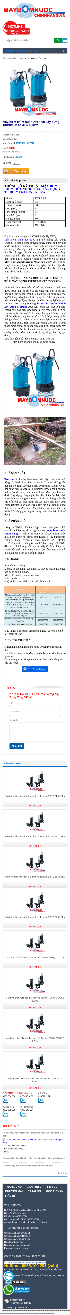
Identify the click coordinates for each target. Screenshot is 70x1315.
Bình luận (15, 720)
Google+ (10, 1307)
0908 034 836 (9, 1096)
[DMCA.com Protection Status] (15, 1283)
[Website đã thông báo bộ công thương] (17, 1294)
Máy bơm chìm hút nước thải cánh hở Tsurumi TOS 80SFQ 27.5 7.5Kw (35, 1039)
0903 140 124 (26, 1110)
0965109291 (44, 1096)
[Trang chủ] (5, 58)
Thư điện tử (16, 711)
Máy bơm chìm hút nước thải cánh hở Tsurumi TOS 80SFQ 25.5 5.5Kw (35, 999)
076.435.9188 (26, 1096)
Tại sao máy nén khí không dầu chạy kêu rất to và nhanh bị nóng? (34, 1158)
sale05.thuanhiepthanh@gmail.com (28, 1262)
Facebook (22, 1307)
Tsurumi (9, 479)
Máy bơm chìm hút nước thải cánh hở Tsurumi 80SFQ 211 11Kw (35, 957)
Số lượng (7, 163)
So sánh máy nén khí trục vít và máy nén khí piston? (28, 1166)
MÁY (32, 189)
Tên (12, 703)
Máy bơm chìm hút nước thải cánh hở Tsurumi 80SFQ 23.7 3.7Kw (35, 836)
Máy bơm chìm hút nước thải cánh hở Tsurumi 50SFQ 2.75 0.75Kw (35, 1080)
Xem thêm (62, 1173)
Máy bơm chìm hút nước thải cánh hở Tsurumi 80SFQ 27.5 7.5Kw (35, 917)
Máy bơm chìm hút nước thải (22, 239)
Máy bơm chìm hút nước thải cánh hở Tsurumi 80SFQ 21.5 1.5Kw (35, 796)
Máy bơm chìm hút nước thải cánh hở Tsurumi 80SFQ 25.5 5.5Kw (35, 877)
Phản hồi (17, 746)
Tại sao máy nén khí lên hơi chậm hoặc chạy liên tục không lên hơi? (33, 1134)
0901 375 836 (9, 1110)
